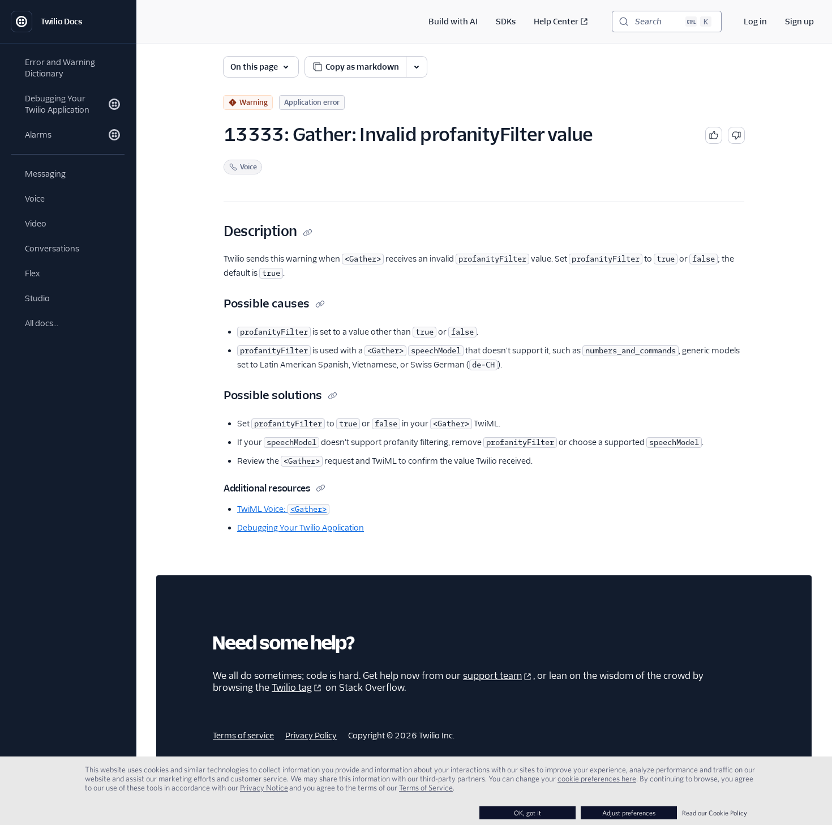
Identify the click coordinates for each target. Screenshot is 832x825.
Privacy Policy (311, 735)
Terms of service (243, 735)
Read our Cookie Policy (714, 813)
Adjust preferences (628, 813)
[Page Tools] (416, 67)
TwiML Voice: (282, 509)
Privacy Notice (264, 787)
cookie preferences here (596, 778)
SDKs (506, 21)
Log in (755, 21)
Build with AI (453, 21)
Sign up (799, 21)
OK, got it (527, 813)
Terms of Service (426, 787)
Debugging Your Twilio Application (300, 528)
